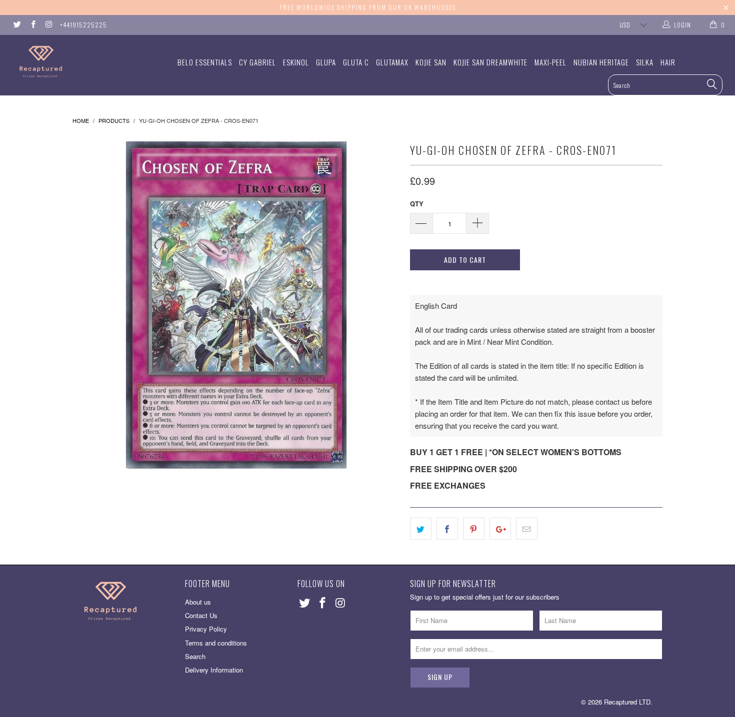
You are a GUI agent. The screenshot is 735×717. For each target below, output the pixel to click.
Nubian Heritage (601, 61)
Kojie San (431, 61)
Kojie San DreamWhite (491, 61)
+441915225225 (83, 24)
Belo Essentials (205, 61)
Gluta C (356, 61)
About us (198, 602)
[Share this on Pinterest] (473, 529)
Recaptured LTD (627, 702)
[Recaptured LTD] (64, 61)
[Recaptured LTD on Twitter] (16, 24)
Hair (668, 61)
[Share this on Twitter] (421, 529)
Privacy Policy (206, 629)
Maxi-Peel (550, 61)
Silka (645, 61)
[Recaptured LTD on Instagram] (48, 24)
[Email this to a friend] (527, 529)
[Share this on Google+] (500, 529)
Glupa (326, 61)
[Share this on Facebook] (447, 529)
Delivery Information (214, 670)
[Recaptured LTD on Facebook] (32, 24)
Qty (417, 203)
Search (195, 656)
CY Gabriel (257, 61)
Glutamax (392, 61)
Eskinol (296, 61)
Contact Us (201, 615)
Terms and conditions (216, 643)
